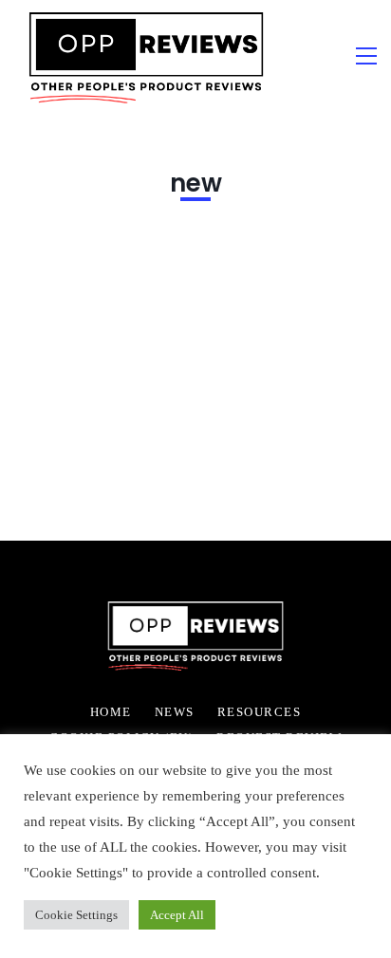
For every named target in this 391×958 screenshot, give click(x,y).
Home (111, 712)
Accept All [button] (177, 915)
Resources (259, 712)
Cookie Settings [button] (76, 915)
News (175, 712)
